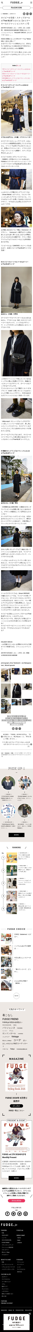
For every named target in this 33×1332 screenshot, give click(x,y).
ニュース (4, 1238)
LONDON (19, 1243)
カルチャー (4, 1277)
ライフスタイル (6, 1279)
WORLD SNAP (21, 1235)
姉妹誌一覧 (11, 1310)
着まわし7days (6, 1252)
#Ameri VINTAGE (11, 716)
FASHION (7, 753)
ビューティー (20, 1264)
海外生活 (19, 1272)
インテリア (6, 1037)
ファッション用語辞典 (7, 1247)
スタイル (5, 1049)
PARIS (18, 1240)
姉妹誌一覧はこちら (16, 1110)
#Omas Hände (22, 720)
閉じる (18, 66)
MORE (16, 1178)
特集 (12, 753)
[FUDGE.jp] (16, 2)
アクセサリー (5, 1255)
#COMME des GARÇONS (12, 718)
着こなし (7, 1015)
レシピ (19, 1267)
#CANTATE (19, 716)
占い (25, 1040)
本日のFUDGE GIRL (6, 1025)
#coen (24, 716)
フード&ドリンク (6, 1282)
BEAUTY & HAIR (6, 1260)
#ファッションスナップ (19, 722)
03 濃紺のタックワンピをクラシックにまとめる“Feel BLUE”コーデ (16, 79)
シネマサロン (5, 1291)
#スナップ (10, 722)
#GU (26, 718)
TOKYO (19, 1238)
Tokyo (12, 1049)
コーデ (17, 1040)
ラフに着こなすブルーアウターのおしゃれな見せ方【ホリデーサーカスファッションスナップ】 (16, 744)
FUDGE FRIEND (10, 1019)
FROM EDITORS (20, 1310)
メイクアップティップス (8, 1269)
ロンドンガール (9, 1033)
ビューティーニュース (7, 1264)
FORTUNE (4, 1301)
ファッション (20, 1262)
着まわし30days (6, 1041)
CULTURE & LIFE (6, 1274)
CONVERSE (20, 1033)
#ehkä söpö (22, 718)
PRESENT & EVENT (7, 1303)
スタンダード (5, 1250)
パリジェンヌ (8, 1027)
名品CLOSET (5, 1235)
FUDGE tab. (20, 1230)
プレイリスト (5, 1289)
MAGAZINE (4, 1310)
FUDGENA (19, 1028)
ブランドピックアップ (7, 1245)
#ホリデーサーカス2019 (16, 724)
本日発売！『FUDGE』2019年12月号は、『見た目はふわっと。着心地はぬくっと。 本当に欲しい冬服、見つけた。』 (17, 736)
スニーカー (4, 1030)
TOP (2, 753)
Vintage (15, 1036)
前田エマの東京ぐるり (7, 1294)
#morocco (16, 720)
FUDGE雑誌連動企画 (22, 1049)
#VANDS (29, 720)
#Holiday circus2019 (7, 720)
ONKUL (15, 1025)
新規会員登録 (16, 1200)
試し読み (16, 1106)
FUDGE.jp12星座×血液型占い (12, 1022)
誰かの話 (4, 1296)
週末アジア (4, 1286)
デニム (11, 1031)
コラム (3, 1284)
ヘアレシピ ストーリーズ (8, 1267)
